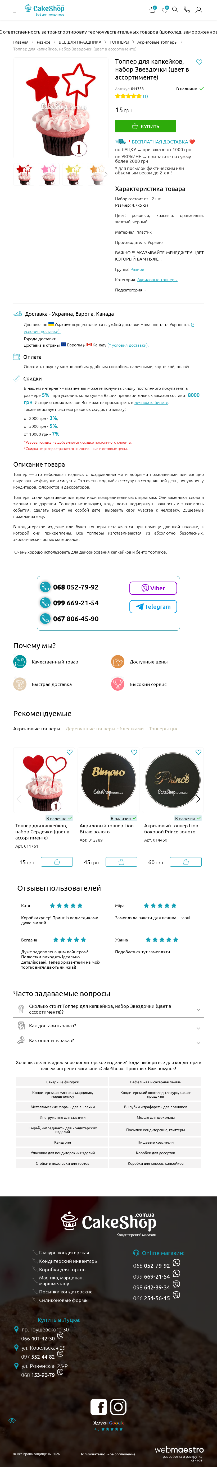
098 (151, 1287)
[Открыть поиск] (175, 10)
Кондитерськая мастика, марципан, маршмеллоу (62, 1094)
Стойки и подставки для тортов (62, 1163)
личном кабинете (151, 402)
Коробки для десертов (155, 1152)
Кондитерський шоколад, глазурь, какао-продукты (155, 1094)
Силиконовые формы (64, 1300)
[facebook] (99, 1407)
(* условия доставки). (128, 344)
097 (38, 1356)
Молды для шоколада (156, 1117)
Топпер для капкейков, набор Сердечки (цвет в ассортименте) (42, 831)
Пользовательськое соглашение (107, 1454)
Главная (21, 42)
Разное (44, 42)
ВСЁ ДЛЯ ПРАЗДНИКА (80, 42)
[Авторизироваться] (199, 9)
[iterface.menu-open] (16, 10)
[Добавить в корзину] (57, 862)
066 (151, 1298)
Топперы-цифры (167, 728)
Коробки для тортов (62, 1269)
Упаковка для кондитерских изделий (63, 1152)
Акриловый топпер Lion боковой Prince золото (171, 828)
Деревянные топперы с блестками (105, 728)
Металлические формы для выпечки (63, 1106)
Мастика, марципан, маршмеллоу (61, 1280)
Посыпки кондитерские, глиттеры (155, 1129)
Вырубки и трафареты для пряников (155, 1106)
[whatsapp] (176, 1262)
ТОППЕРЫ (119, 42)
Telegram (158, 606)
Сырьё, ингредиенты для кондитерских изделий (63, 1129)
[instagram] (118, 1407)
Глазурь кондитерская (64, 1252)
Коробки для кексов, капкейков (156, 1163)
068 (151, 1265)
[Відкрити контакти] (187, 10)
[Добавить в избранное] (70, 752)
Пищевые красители (156, 1142)
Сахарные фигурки (62, 1081)
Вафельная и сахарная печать (155, 1081)
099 (151, 1276)
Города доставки (40, 338)
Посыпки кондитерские (66, 1291)
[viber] (176, 1284)
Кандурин (62, 1142)
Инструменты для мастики (62, 1117)
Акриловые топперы (157, 42)
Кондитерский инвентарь (68, 1261)
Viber (157, 588)
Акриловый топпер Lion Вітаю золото (107, 828)
